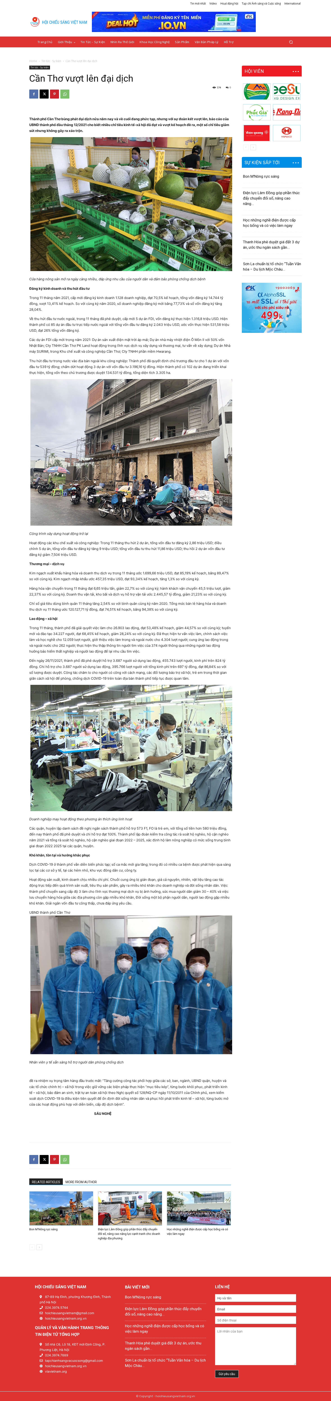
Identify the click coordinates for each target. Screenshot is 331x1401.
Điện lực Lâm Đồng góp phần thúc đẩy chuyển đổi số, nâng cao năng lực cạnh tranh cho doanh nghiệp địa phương (129, 1234)
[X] (44, 94)
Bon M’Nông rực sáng (43, 1229)
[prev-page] (32, 1247)
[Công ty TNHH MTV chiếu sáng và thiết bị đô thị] (286, 133)
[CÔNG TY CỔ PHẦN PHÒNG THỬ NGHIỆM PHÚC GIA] (256, 112)
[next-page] (39, 1247)
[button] (291, 42)
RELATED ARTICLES (46, 1182)
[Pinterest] (54, 94)
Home (33, 61)
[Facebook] (33, 94)
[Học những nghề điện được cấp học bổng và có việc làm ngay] (199, 1208)
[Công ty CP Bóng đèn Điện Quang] (256, 133)
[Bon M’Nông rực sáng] (61, 1208)
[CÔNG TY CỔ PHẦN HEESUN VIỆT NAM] (286, 91)
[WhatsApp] (64, 94)
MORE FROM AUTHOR (81, 1182)
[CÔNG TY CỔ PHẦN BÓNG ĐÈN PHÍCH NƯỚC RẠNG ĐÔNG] (286, 112)
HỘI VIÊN (254, 71)
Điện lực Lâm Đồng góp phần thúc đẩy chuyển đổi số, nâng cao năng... (271, 198)
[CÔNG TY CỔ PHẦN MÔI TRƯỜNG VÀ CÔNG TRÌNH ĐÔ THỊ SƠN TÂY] (256, 91)
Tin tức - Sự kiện (51, 61)
